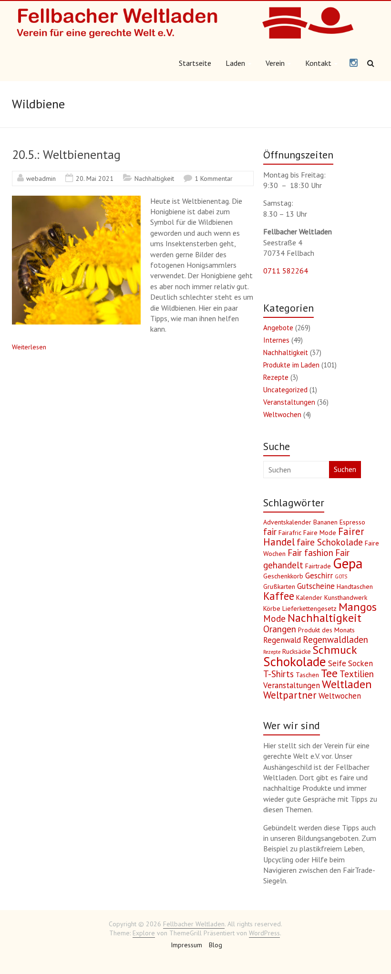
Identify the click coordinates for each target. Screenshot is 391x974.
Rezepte (275, 377)
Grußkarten (279, 586)
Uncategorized (285, 389)
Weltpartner (290, 695)
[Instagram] (353, 63)
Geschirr (319, 575)
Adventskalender (287, 522)
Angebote (278, 327)
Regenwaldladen (335, 639)
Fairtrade (318, 566)
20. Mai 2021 (94, 178)
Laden (235, 63)
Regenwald (282, 640)
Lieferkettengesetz (309, 608)
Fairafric (289, 532)
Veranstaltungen (289, 402)
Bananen (325, 522)
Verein (275, 63)
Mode (274, 618)
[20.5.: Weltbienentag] (76, 200)
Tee (329, 673)
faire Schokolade (330, 542)
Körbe (271, 608)
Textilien (357, 674)
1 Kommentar (214, 178)
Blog (215, 945)
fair (270, 531)
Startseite (195, 63)
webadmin (41, 178)
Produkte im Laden (291, 364)
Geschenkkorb (283, 576)
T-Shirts (278, 674)
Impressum (186, 945)
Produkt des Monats (326, 630)
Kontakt (318, 63)
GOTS (341, 576)
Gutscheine (316, 586)
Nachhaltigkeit (154, 178)
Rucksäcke (296, 651)
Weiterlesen (29, 347)
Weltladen (347, 684)
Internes (276, 340)
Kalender (309, 597)
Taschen (307, 674)
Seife (337, 663)
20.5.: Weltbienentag (66, 154)
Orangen (279, 629)
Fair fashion (310, 552)
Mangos (358, 606)
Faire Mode (319, 532)
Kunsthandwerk (345, 597)
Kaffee (278, 596)
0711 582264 (285, 270)
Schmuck (335, 649)
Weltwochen (282, 414)
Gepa (348, 563)
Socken (360, 663)
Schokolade (294, 661)
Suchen (345, 469)
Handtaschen (355, 586)
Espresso (352, 522)
